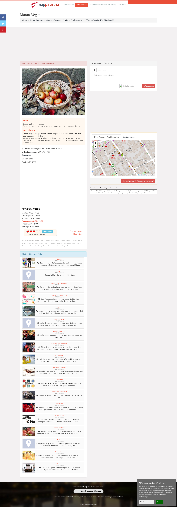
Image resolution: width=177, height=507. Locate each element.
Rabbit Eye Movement (59, 391)
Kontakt (122, 5)
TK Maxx (59, 440)
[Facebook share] (3, 17)
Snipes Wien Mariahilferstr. (59, 283)
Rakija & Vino (59, 416)
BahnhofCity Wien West (59, 343)
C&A (59, 271)
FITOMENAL (59, 355)
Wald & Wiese (59, 452)
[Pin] (3, 29)
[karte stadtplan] (45, 4)
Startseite (69, 5)
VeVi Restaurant (59, 319)
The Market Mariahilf (59, 331)
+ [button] (95, 143)
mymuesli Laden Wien (59, 295)
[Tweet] (3, 23)
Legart (59, 259)
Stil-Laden (59, 464)
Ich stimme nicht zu (146, 502)
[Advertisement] (88, 44)
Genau (159, 502)
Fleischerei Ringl (59, 428)
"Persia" (59, 307)
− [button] (95, 146)
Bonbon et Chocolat (59, 367)
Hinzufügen (81, 5)
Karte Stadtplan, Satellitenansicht (106, 137)
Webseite (27, 155)
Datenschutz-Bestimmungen (103, 5)
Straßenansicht (128, 137)
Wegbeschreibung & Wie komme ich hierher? (138, 181)
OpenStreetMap (142, 175)
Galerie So (59, 379)
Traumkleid (59, 403)
